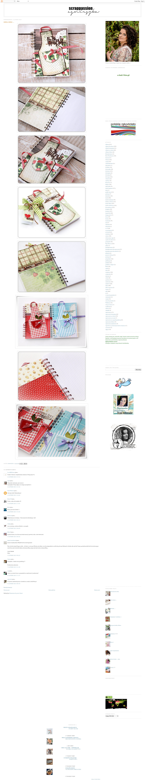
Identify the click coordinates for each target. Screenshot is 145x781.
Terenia (9, 559)
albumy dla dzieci (109, 146)
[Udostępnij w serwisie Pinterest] (26, 464)
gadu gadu (107, 186)
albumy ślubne (108, 152)
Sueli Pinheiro (10, 490)
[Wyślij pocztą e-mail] (20, 464)
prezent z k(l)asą (109, 255)
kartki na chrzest (109, 201)
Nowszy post (6, 590)
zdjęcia (107, 329)
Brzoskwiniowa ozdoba (73, 739)
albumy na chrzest (109, 150)
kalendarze (107, 196)
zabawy (107, 308)
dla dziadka (108, 169)
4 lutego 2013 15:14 (13, 477)
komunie (107, 211)
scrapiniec (107, 272)
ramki (106, 268)
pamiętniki (107, 241)
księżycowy (73, 759)
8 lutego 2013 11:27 (13, 575)
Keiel (8, 507)
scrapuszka (107, 274)
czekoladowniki (109, 163)
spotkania (107, 280)
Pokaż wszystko (95, 779)
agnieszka (9, 579)
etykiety (107, 180)
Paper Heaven (108, 243)
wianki (107, 299)
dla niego (107, 177)
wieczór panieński (109, 301)
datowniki (107, 165)
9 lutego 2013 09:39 (13, 583)
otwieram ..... (113, 608)
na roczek (107, 232)
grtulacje (107, 194)
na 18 (106, 228)
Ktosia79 (9, 499)
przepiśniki (108, 259)
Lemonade (107, 220)
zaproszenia (108, 312)
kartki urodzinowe (109, 205)
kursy (106, 217)
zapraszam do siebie (114, 591)
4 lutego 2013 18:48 (13, 512)
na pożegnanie (108, 230)
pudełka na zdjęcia (109, 264)
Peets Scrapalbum (70, 727)
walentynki (108, 297)
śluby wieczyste (109, 287)
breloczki (107, 157)
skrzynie (107, 276)
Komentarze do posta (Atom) (15, 593)
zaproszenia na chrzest (110, 316)
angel (8, 480)
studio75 (107, 283)
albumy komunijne (109, 148)
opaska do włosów (109, 239)
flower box (107, 182)
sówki (106, 278)
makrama (107, 224)
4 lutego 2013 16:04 (13, 495)
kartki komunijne (109, 199)
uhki (106, 291)
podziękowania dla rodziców (112, 251)
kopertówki (108, 213)
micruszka (107, 226)
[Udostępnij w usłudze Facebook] (25, 464)
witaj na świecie (109, 304)
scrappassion (70, 768)
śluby (106, 285)
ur (105, 293)
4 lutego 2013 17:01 (13, 503)
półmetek (107, 253)
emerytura (107, 178)
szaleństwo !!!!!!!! (114, 634)
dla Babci (107, 167)
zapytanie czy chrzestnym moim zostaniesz (115, 325)
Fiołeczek (9, 515)
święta (106, 289)
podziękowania (108, 247)
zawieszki (107, 327)
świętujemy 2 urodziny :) (115, 617)
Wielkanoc (107, 302)
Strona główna (52, 590)
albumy (107, 144)
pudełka (107, 262)
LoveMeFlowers (11, 472)
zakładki (107, 310)
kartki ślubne (108, 203)
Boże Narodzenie (109, 156)
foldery (107, 184)
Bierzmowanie (108, 154)
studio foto (107, 281)
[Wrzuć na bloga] (21, 464)
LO (106, 222)
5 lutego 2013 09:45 (13, 555)
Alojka (9, 524)
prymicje (107, 257)
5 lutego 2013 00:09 (13, 528)
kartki (106, 198)
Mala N (9, 532)
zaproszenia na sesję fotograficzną (113, 320)
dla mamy (107, 175)
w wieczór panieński (110, 295)
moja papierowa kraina (70, 737)
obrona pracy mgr (109, 238)
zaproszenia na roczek (110, 318)
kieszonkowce (108, 207)
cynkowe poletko (70, 758)
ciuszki (107, 161)
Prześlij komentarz (8, 587)
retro (106, 270)
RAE (106, 266)
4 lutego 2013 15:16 (13, 487)
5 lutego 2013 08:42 (13, 536)
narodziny (107, 234)
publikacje (107, 261)
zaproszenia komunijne (110, 314)
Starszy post (97, 590)
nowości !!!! (112, 667)
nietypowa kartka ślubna (115, 625)
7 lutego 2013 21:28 (13, 567)
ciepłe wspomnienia (114, 650)
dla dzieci (107, 171)
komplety (107, 209)
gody (106, 190)
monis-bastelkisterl (11, 540)
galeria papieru (108, 188)
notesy (106, 236)
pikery (106, 245)
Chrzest (107, 159)
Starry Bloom (73, 728)
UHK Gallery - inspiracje (70, 747)
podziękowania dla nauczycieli (112, 249)
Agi (8, 571)
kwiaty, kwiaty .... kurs (115, 659)
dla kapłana (108, 173)
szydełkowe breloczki (73, 769)
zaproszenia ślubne (109, 322)
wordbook (107, 306)
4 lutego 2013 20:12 (13, 520)
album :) (112, 642)
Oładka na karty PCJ (73, 749)
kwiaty (107, 219)
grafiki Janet (108, 192)
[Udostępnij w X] (23, 464)
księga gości (108, 215)
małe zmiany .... (113, 600)
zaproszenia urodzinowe (110, 323)
